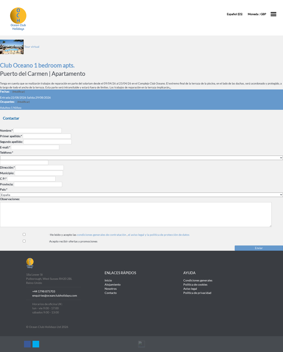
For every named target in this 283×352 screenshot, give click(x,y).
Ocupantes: (15, 101)
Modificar (18, 91)
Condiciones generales (197, 280)
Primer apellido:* (11, 136)
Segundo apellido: (11, 141)
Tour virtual (31, 46)
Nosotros (111, 288)
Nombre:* (6, 130)
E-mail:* (5, 147)
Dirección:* (7, 167)
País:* (3, 189)
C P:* (3, 178)
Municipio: (7, 173)
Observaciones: (10, 199)
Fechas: (12, 91)
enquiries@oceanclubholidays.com (54, 295)
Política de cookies (195, 284)
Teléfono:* (6, 152)
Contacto (111, 293)
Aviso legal (190, 288)
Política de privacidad (197, 293)
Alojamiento (113, 284)
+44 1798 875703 (43, 291)
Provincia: (6, 184)
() (18, 91)
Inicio (108, 280)
